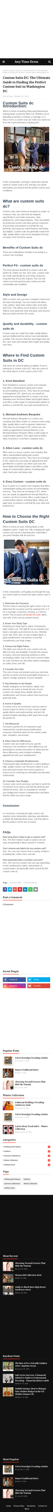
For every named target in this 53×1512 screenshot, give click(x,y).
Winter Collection (27, 1160)
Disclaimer (31, 1506)
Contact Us (42, 1506)
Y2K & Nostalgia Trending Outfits (31, 1058)
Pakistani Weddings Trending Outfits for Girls (29, 1103)
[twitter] (38, 979)
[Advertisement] (26, 29)
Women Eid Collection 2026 (28, 1275)
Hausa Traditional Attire (27, 1070)
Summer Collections (27, 1156)
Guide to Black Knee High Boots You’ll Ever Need (30, 1288)
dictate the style (33, 615)
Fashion (27, 1151)
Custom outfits (15, 883)
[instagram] (14, 985)
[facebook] (14, 979)
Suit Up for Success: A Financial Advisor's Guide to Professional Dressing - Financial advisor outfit (32, 1378)
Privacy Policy (19, 1506)
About (27, 1509)
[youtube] (38, 985)
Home (5, 71)
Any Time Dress (26, 62)
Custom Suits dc (15, 71)
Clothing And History (27, 1147)
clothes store (27, 1165)
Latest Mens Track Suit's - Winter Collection (31, 1127)
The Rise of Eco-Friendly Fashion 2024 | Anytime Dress (31, 1364)
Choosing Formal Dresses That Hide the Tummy (30, 1083)
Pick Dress (9, 96)
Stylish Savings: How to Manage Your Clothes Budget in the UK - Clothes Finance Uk (30, 1391)
